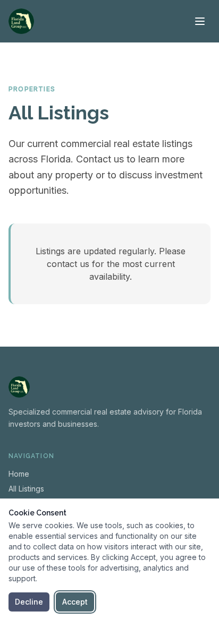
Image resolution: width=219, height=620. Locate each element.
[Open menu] (199, 21)
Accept (75, 601)
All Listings (26, 488)
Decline (29, 601)
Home (19, 473)
